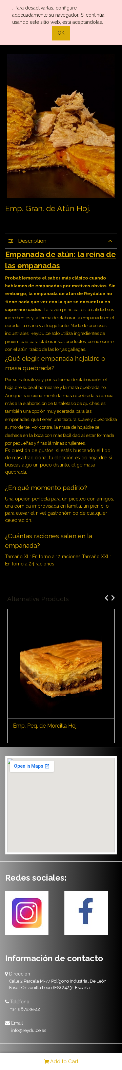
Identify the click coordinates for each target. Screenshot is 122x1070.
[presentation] (104, 598)
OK (61, 33)
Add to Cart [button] (63, 1061)
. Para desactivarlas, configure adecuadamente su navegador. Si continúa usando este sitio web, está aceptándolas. (58, 15)
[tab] (61, 241)
